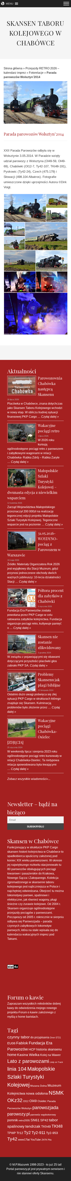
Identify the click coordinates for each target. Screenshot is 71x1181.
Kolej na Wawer (50, 1054)
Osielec (42, 1101)
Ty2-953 (52, 1133)
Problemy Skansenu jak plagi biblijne (49, 680)
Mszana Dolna (38, 1085)
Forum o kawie (28, 1012)
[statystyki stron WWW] (12, 966)
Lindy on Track (56, 1062)
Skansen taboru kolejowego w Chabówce (35, 33)
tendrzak (32, 1126)
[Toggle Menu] (66, 3)
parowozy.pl (18, 1114)
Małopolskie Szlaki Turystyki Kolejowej (31, 1077)
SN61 (35, 1120)
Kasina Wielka (28, 1055)
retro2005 (24, 1120)
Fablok (22, 1043)
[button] (9, 3)
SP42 (44, 1120)
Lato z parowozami (28, 1061)
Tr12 (20, 1133)
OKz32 (14, 1100)
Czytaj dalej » (49, 416)
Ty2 (27, 1132)
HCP (32, 1049)
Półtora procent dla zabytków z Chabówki (51, 596)
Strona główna (13, 68)
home (11, 1055)
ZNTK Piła (47, 1140)
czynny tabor (18, 1037)
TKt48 (57, 1126)
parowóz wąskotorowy (43, 1114)
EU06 (11, 1043)
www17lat (24, 1139)
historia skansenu (49, 1049)
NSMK (56, 1093)
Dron (52, 1037)
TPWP (11, 1133)
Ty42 (12, 1139)
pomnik (12, 1120)
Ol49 (33, 1101)
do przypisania (39, 1037)
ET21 (58, 1037)
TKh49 (46, 1126)
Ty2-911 (38, 1132)
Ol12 (26, 1101)
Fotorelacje (36, 72)
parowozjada (45, 1107)
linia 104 (17, 1069)
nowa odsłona (37, 1093)
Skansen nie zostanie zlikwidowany (49, 642)
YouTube (35, 1139)
